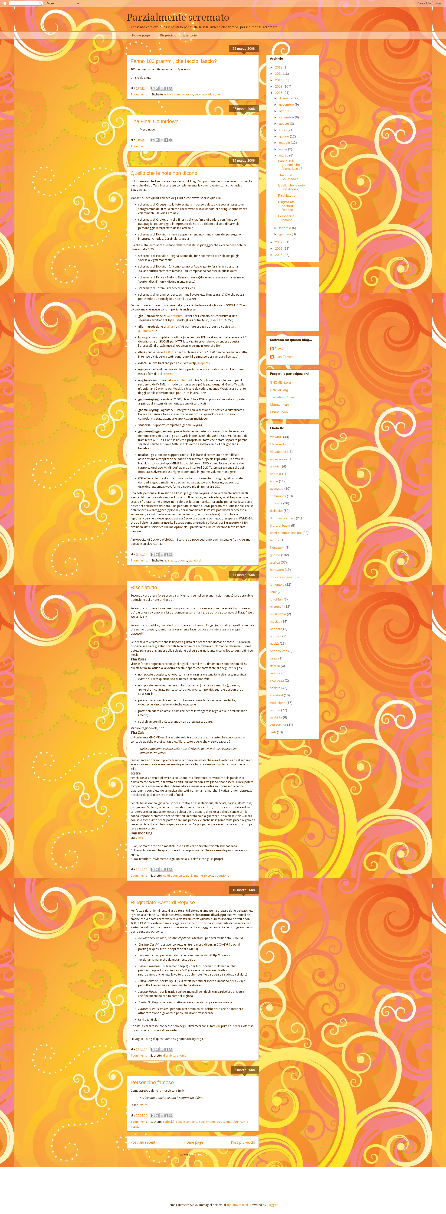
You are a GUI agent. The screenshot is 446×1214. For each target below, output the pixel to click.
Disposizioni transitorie (178, 35)
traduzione (212, 94)
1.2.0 (167, 352)
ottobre (284, 111)
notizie (274, 636)
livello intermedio (182, 380)
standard (195, 560)
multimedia (278, 614)
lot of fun (276, 599)
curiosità (168, 1121)
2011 (279, 73)
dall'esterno (166, 373)
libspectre (204, 363)
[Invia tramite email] (153, 88)
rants (273, 658)
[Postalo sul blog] (157, 88)
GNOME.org (279, 390)
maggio (285, 142)
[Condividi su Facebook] (166, 88)
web (273, 732)
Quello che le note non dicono (164, 173)
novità (274, 643)
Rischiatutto (144, 587)
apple (274, 481)
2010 (279, 80)
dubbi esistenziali (282, 518)
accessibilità (279, 459)
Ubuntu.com (279, 412)
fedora (274, 540)
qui (189, 69)
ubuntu (237, 1121)
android (275, 474)
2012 (279, 67)
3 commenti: (139, 1121)
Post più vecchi (243, 1142)
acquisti (275, 466)
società (275, 688)
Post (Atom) (199, 1154)
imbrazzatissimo (282, 577)
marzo (284, 155)
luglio (283, 130)
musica (275, 621)
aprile (283, 149)
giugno (284, 136)
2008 (279, 93)
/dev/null (276, 437)
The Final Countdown (154, 121)
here (141, 837)
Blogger (272, 1205)
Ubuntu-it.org (279, 404)
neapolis (276, 629)
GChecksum (174, 316)
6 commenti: (139, 875)
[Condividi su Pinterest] (170, 88)
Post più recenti (143, 1142)
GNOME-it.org (280, 382)
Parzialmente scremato (178, 17)
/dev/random (279, 444)
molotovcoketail (238, 1205)
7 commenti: (139, 1055)
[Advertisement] (299, 298)
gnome (199, 94)
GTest (170, 326)
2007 (279, 242)
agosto (284, 123)
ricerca (208, 875)
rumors (275, 673)
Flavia (279, 348)
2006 (279, 248)
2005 (279, 255)
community (278, 496)
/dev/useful (278, 452)
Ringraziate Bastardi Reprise (163, 902)
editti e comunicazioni (178, 94)
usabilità (276, 717)
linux (273, 592)
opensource (278, 651)
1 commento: (140, 94)
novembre (287, 104)
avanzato (170, 560)
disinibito (169, 1055)
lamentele (277, 584)
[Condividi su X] (161, 88)
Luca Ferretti (284, 357)
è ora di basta (280, 525)
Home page (141, 35)
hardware (277, 569)
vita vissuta (278, 725)
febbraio (285, 228)
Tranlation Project (283, 397)
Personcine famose (152, 1082)
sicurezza (277, 680)
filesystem (277, 547)
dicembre (286, 98)
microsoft (276, 606)
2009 (279, 86)
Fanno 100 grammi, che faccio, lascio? (174, 61)
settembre (287, 117)
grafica (275, 562)
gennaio (285, 234)
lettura (143, 1105)
